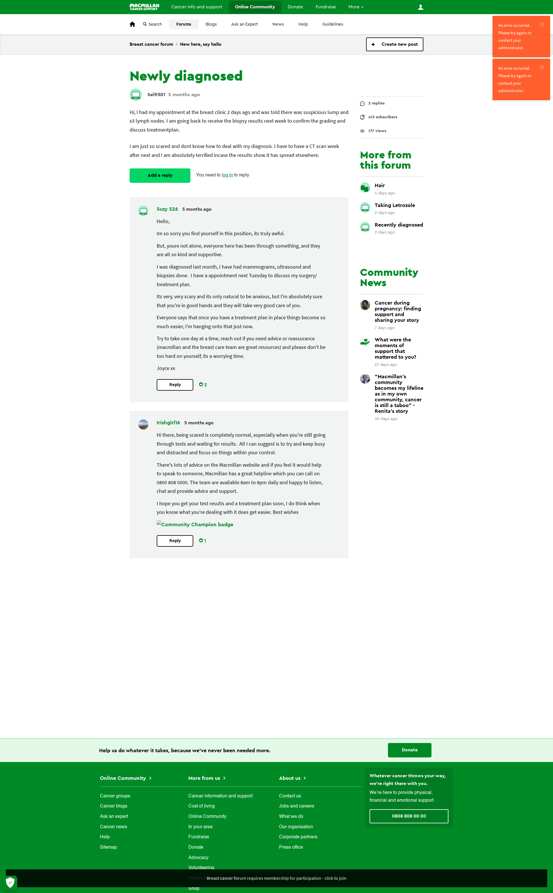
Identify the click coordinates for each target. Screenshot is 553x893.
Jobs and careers (296, 806)
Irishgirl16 (169, 422)
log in (227, 175)
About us (290, 778)
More (354, 7)
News (278, 24)
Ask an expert (114, 816)
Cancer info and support (196, 7)
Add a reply (160, 175)
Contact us (290, 796)
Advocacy (198, 858)
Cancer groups (115, 796)
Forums (183, 24)
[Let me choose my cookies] (10, 883)
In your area (200, 827)
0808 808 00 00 (409, 816)
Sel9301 (156, 94)
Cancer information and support (220, 796)
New (394, 44)
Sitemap (108, 847)
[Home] (144, 6)
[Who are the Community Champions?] (195, 524)
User (420, 7)
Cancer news (113, 827)
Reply (175, 385)
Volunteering (201, 868)
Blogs (211, 24)
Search (155, 24)
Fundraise (326, 7)
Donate (295, 7)
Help (303, 24)
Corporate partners (298, 837)
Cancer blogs (113, 806)
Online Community (255, 7)
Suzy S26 (168, 209)
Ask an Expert (244, 24)
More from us (204, 778)
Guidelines (332, 24)
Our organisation (296, 827)
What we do (291, 816)
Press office (291, 847)
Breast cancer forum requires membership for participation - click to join (276, 878)
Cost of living (201, 806)
